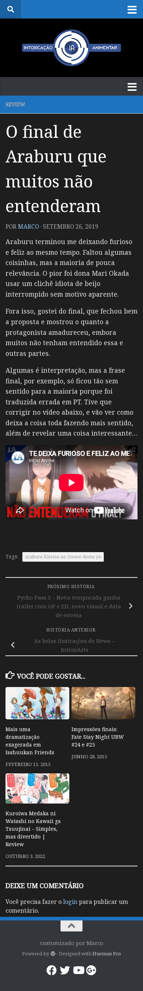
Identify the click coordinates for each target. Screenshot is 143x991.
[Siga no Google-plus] (91, 970)
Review (15, 104)
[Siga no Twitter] (65, 970)
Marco (28, 226)
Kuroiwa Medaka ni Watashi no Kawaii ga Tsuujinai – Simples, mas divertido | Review (33, 829)
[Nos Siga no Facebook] (52, 970)
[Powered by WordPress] (52, 953)
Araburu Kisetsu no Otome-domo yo (63, 557)
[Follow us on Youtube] (78, 970)
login (70, 902)
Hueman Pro (106, 953)
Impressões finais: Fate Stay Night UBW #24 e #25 (98, 737)
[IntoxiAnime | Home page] (72, 47)
